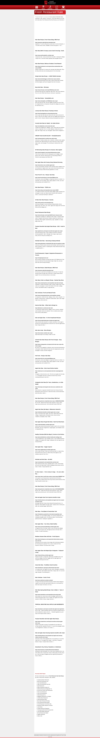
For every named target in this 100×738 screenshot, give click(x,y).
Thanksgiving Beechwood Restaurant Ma (45, 709)
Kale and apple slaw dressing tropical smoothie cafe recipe (50, 632)
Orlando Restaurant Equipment (43, 708)
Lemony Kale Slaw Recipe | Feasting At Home (46, 110)
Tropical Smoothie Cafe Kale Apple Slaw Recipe (47, 618)
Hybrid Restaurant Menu (42, 699)
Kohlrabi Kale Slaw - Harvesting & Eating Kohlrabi (47, 240)
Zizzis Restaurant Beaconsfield (43, 702)
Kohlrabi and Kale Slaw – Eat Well (43, 459)
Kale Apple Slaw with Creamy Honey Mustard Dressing (48, 162)
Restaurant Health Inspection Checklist (44, 705)
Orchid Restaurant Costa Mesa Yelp (44, 703)
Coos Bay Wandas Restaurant (43, 711)
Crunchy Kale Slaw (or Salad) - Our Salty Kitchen (47, 123)
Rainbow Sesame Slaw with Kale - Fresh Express (47, 536)
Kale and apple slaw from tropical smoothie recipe (47, 497)
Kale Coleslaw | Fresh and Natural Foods (45, 292)
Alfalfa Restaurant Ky (41, 694)
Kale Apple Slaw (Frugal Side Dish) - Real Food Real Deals (49, 421)
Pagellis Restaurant (41, 714)
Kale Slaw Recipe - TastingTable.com (44, 98)
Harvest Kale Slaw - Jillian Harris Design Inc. (46, 305)
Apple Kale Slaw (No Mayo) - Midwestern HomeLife (47, 409)
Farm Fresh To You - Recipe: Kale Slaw (45, 174)
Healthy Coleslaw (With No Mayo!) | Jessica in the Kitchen (49, 434)
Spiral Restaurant (40, 685)
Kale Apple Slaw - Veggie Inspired (43, 446)
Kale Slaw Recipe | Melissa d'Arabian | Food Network (48, 63)
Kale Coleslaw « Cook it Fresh (42, 577)
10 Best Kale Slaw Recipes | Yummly (44, 199)
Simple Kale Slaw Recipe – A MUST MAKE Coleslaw (48, 76)
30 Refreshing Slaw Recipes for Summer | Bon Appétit (48, 149)
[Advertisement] (50, 29)
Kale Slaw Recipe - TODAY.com (43, 187)
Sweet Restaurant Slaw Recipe (42, 212)
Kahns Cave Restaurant (42, 691)
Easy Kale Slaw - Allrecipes (42, 87)
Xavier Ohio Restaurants (42, 693)
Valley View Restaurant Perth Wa (43, 684)
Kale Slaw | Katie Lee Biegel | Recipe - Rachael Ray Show (49, 280)
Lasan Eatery (39, 706)
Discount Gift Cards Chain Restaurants (44, 690)
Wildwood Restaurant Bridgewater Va (44, 688)
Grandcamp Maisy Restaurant (43, 679)
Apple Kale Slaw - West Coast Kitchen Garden (46, 368)
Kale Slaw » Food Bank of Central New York (46, 511)
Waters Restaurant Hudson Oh (43, 687)
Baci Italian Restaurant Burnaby (43, 700)
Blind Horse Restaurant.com (42, 681)
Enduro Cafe (39, 715)
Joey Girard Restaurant (41, 682)
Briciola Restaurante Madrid (42, 712)
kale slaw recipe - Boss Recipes (43, 330)
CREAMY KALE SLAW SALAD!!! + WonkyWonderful (48, 135)
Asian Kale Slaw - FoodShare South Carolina (46, 565)
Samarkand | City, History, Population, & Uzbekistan (48, 647)
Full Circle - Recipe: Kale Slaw (42, 355)
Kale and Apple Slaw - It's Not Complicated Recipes (48, 317)
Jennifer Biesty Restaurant (42, 697)
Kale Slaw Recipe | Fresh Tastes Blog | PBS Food (47, 39)
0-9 (35, 735)
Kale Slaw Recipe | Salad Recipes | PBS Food (46, 267)
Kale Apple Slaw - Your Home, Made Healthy (46, 523)
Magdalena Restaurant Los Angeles (44, 696)
